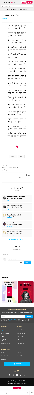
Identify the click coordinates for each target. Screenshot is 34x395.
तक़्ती (2, 336)
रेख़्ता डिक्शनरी (4, 356)
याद (21, 156)
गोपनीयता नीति (12, 320)
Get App (29, 2)
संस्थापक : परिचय (21, 333)
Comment (27, 262)
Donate (24, 2)
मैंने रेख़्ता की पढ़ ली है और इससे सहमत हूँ (16, 320)
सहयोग (3, 330)
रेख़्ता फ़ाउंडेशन (20, 330)
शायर (8, 9)
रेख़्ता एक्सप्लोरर (21, 343)
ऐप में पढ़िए (17, 388)
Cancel (21, 262)
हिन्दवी (2, 352)
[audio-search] (31, 6)
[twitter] (13, 375)
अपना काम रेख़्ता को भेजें (6, 343)
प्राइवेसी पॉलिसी (10, 381)
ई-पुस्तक (25, 9)
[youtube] (17, 375)
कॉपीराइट (25, 381)
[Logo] (7, 2)
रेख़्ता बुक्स (3, 359)
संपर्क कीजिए (20, 336)
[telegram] (24, 375)
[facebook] (9, 375)
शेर (11, 9)
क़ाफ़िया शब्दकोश (5, 333)
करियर (18, 340)
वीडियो (20, 9)
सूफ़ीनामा (19, 352)
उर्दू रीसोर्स (3, 340)
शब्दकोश (15, 9)
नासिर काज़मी (4, 18)
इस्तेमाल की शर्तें (18, 381)
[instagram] (21, 375)
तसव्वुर (12, 156)
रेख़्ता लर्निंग (19, 356)
